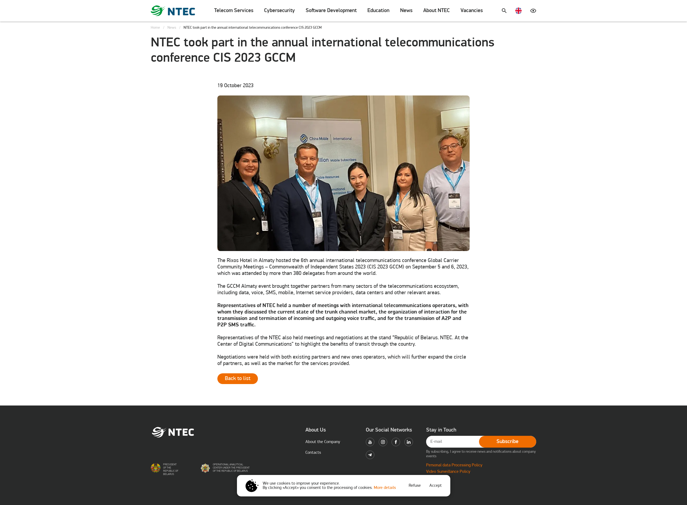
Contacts (313, 453)
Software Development (331, 10)
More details (385, 488)
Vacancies (472, 10)
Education (378, 10)
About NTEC (436, 10)
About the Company (322, 442)
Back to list (237, 378)
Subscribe (507, 441)
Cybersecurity (279, 10)
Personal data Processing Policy (454, 465)
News (406, 10)
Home (155, 28)
